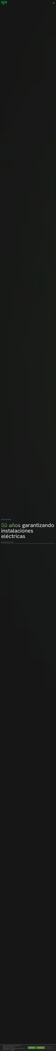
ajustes (12, 1049)
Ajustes (49, 1047)
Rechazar (40, 1047)
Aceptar (31, 1047)
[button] (53, 3)
